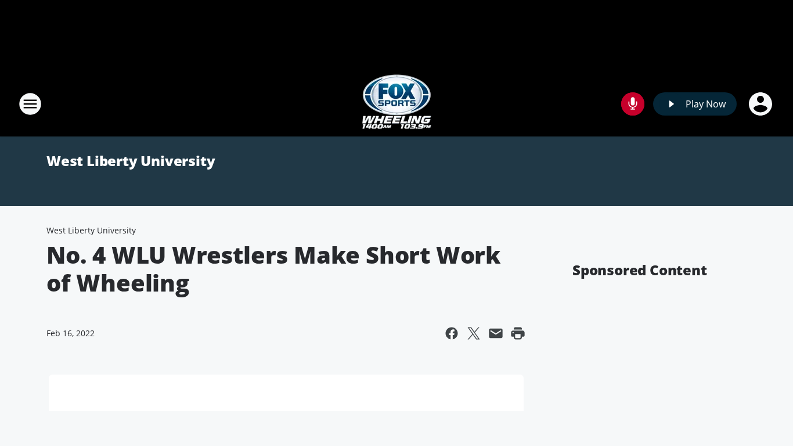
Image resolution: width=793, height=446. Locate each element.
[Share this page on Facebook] (452, 333)
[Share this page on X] (474, 333)
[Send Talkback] (632, 104)
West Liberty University (130, 160)
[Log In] (761, 104)
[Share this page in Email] (496, 333)
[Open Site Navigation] (30, 104)
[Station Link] (397, 103)
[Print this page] (518, 333)
